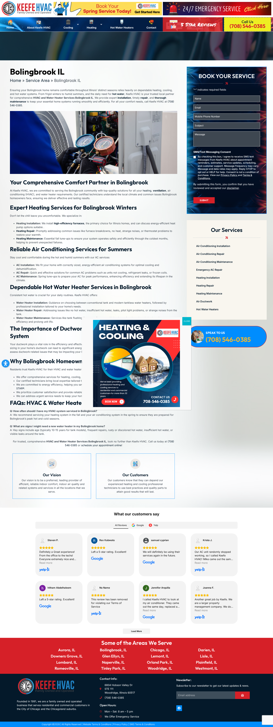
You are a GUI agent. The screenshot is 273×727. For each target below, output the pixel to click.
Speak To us (215, 333)
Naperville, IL (113, 662)
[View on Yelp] (42, 540)
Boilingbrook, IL (113, 649)
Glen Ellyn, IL (113, 656)
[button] (5, 363)
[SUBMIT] (242, 695)
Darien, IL (206, 649)
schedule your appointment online (101, 445)
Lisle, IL (206, 656)
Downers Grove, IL (66, 656)
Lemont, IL (160, 656)
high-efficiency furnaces (69, 223)
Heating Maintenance (29, 238)
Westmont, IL (206, 668)
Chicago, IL (159, 649)
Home (15, 80)
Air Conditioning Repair (210, 253)
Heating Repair (25, 231)
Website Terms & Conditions (97, 724)
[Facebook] (179, 708)
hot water (118, 94)
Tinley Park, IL (113, 668)
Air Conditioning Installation (213, 246)
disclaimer (233, 188)
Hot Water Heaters (207, 309)
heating (147, 190)
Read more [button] (45, 562)
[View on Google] (94, 540)
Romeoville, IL (67, 668)
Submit (204, 200)
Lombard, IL (66, 662)
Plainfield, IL (206, 662)
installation (124, 97)
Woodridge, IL (160, 668)
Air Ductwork (204, 301)
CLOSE (187, 321)
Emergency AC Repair (209, 269)
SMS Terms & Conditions (142, 724)
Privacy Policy (229, 175)
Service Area (38, 80)
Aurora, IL (66, 649)
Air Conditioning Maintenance (214, 261)
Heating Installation (208, 277)
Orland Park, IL (160, 662)
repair (144, 97)
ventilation (159, 190)
